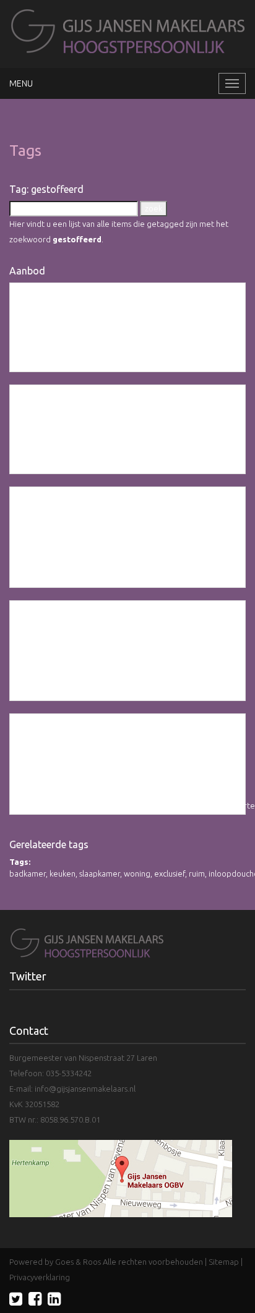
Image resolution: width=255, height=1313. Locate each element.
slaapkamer (99, 873)
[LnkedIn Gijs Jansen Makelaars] (54, 1298)
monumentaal (143, 805)
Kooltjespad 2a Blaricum (94, 305)
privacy (130, 578)
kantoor (133, 363)
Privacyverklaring (39, 1277)
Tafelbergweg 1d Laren (92, 509)
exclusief (99, 363)
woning (137, 873)
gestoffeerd (57, 363)
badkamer (27, 873)
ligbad (130, 465)
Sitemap (224, 1261)
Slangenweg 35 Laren (86, 407)
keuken (63, 873)
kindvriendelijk (202, 465)
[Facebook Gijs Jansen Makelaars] (34, 1298)
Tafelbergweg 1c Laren (91, 736)
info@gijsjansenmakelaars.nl (85, 1088)
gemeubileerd (87, 578)
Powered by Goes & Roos (55, 1261)
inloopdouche (206, 578)
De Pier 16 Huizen (73, 623)
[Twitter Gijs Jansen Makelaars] (15, 1298)
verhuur (164, 363)
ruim (197, 873)
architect (197, 363)
